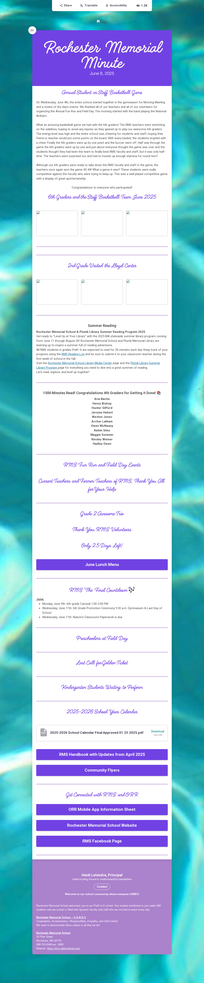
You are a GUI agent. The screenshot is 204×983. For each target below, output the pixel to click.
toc (32, 30)
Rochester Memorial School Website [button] (102, 825)
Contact (102, 886)
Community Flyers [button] (102, 770)
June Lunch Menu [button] (102, 564)
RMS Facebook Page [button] (102, 841)
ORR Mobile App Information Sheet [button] (102, 809)
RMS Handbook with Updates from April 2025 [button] (102, 754)
